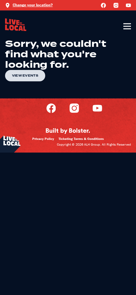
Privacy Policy (43, 138)
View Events (25, 75)
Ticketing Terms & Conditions (81, 138)
